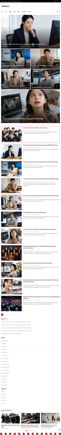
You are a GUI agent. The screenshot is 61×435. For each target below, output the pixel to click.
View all (57, 410)
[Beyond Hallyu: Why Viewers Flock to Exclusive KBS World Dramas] (30, 31)
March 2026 (5, 355)
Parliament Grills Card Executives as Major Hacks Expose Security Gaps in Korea (30, 426)
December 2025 (5, 364)
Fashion (18, 1)
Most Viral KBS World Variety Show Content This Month (37, 263)
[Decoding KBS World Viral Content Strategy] (45, 79)
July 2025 (4, 379)
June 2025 (4, 382)
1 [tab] (26, 430)
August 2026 (5, 340)
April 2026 (4, 352)
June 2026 (4, 346)
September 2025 (6, 373)
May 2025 (4, 384)
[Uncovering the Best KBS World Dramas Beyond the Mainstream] (30, 106)
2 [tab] (28, 430)
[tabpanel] (10, 421)
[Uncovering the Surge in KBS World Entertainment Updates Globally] (45, 59)
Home (2, 1)
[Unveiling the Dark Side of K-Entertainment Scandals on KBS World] (15, 59)
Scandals (15, 1)
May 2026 (4, 349)
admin (25, 250)
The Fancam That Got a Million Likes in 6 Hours (35, 127)
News (5, 1)
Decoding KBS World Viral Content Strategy (41, 87)
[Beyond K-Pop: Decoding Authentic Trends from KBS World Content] (15, 79)
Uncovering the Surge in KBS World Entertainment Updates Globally (41, 178)
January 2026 (5, 361)
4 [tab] (31, 430)
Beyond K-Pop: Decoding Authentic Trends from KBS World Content (41, 195)
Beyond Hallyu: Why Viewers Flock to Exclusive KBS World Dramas (24, 44)
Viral (8, 1)
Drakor (11, 1)
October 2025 (5, 370)
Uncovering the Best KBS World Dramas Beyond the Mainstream (23, 119)
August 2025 (5, 376)
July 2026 (4, 343)
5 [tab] (33, 430)
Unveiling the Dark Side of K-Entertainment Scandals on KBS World (40, 162)
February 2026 (5, 358)
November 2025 (5, 367)
